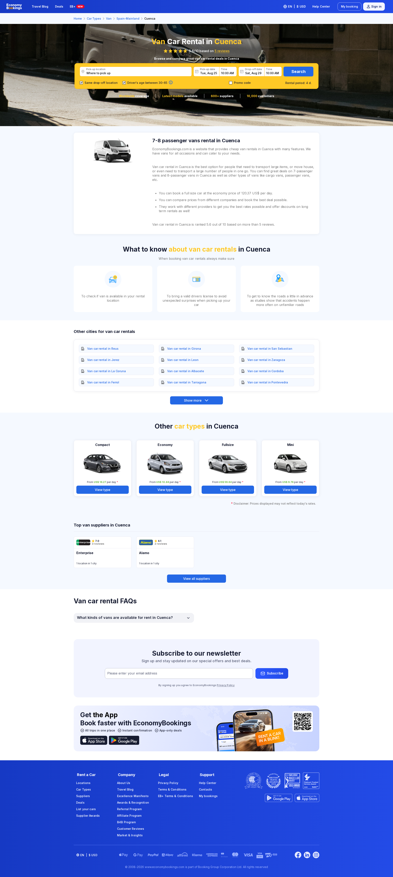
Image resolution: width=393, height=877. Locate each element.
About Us (123, 783)
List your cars (86, 809)
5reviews (222, 51)
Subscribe (275, 673)
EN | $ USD (297, 6)
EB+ (76, 6)
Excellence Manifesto (133, 796)
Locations (83, 783)
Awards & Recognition (133, 802)
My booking (349, 6)
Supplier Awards (88, 815)
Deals (59, 6)
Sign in (376, 6)
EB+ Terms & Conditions (175, 796)
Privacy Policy (225, 685)
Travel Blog (40, 6)
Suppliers (83, 796)
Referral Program (129, 809)
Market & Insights (130, 835)
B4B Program (126, 822)
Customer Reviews (130, 828)
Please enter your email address (132, 673)
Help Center (321, 6)
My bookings (208, 796)
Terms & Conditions (172, 789)
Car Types (83, 789)
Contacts (205, 789)
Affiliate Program (129, 815)
